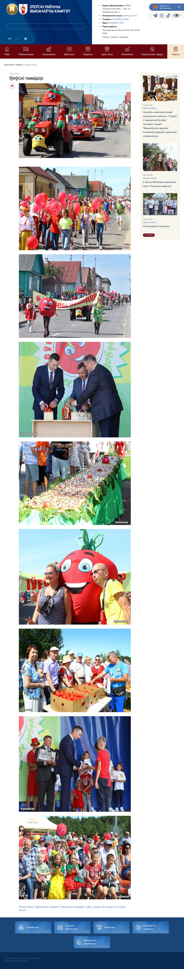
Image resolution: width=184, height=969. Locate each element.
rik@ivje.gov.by (130, 15)
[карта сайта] (25, 38)
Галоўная (9, 65)
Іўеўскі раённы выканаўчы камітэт (50, 9)
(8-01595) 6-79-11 (116, 23)
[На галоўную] (12, 9)
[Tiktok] (168, 15)
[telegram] (155, 16)
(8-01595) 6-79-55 (120, 19)
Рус (10, 39)
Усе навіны (149, 235)
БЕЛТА (24, 961)
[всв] (176, 15)
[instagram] (162, 16)
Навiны (18, 65)
